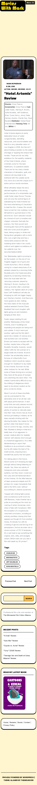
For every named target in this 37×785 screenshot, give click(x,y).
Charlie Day (10, 553)
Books (20, 722)
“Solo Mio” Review (10, 641)
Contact (27, 722)
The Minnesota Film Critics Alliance (17, 615)
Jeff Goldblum (12, 562)
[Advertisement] (18, 32)
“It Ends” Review (9, 636)
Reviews (21, 89)
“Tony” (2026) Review (12, 651)
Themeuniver (27, 780)
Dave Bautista (11, 557)
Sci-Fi (28, 89)
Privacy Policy (8, 725)
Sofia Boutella (12, 566)
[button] (30, 2)
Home (5, 722)
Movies (14, 89)
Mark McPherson (14, 83)
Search (29, 598)
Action (7, 89)
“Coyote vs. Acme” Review (13, 646)
